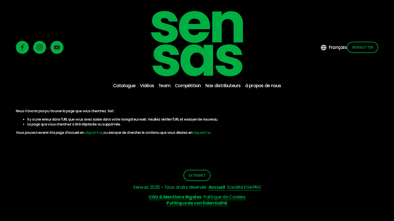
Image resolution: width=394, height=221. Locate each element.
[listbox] (334, 47)
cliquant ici (93, 132)
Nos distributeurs (223, 86)
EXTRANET (197, 175)
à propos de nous (263, 86)
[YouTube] (56, 47)
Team (164, 86)
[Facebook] (22, 47)
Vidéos (147, 86)
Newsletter (362, 47)
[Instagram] (39, 47)
